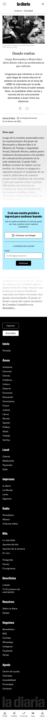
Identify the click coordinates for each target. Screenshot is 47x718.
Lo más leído (9, 540)
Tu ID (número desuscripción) (11, 590)
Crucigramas (9, 568)
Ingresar (11, 325)
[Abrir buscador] (42, 4)
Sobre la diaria (10, 608)
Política (6, 427)
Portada (7, 350)
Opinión (6, 422)
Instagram (8, 646)
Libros (6, 414)
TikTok (6, 655)
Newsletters (8, 629)
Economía (7, 392)
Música (6, 519)
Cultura (6, 384)
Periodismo (8, 515)
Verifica (6, 440)
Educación (8, 397)
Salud (5, 431)
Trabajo (6, 435)
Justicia (6, 410)
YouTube (7, 638)
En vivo (6, 553)
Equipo (6, 612)
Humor (6, 564)
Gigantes (7, 498)
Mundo (6, 418)
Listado (6, 585)
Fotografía (8, 560)
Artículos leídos (10, 523)
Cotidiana (7, 380)
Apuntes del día (10, 544)
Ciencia (6, 375)
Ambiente (7, 367)
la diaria (18, 11)
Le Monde (8, 490)
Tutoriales (7, 675)
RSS (5, 633)
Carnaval (7, 371)
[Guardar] (20, 108)
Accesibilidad (9, 680)
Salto (5, 469)
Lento (5, 494)
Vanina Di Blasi (9, 118)
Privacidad (8, 684)
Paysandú (7, 465)
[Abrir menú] (5, 4)
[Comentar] (27, 108)
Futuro (6, 405)
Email (8, 251)
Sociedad (28, 11)
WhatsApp (8, 642)
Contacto (7, 688)
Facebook (8, 650)
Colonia (6, 456)
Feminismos (8, 401)
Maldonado (8, 460)
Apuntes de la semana (14, 548)
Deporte (7, 388)
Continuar (23, 263)
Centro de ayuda (11, 671)
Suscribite (11, 333)
